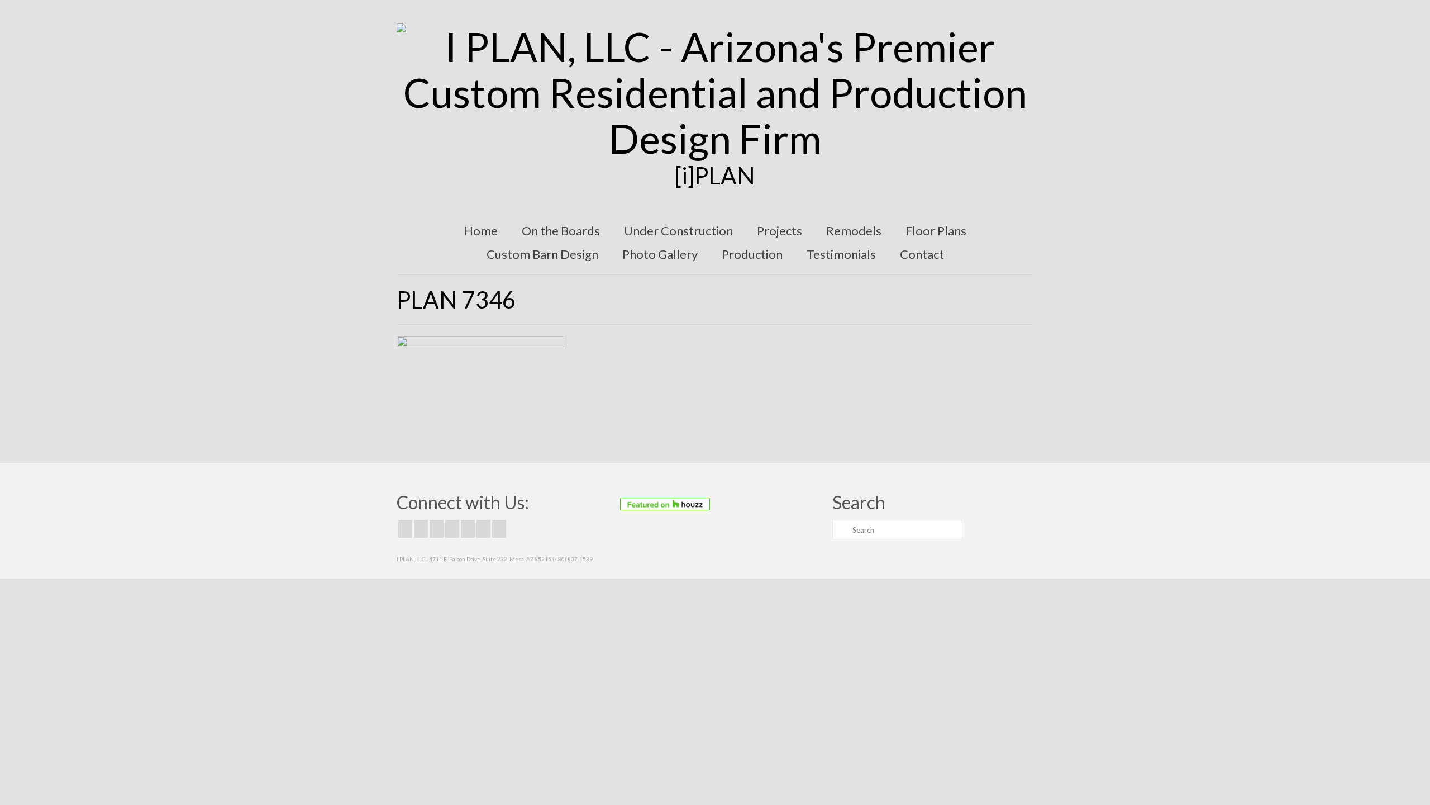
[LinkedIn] (483, 529)
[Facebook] (405, 529)
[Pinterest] (468, 529)
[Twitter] (421, 529)
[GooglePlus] (452, 529)
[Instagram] (437, 529)
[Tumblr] (499, 529)
